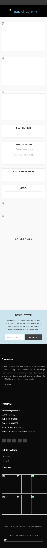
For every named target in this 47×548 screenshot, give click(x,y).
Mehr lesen (12, 295)
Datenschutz (20, 526)
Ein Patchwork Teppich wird (20, 278)
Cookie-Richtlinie (35, 526)
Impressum (9, 526)
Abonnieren (34, 337)
